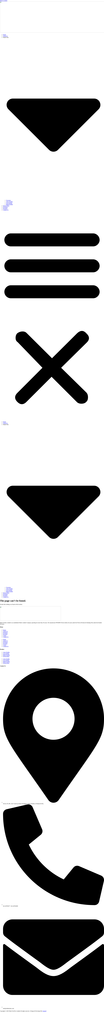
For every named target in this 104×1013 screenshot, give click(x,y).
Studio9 (44, 1011)
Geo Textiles (9, 203)
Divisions (5, 207)
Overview (8, 200)
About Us (5, 36)
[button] (52, 316)
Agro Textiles (9, 201)
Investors (5, 208)
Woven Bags (6, 205)
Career (4, 635)
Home (4, 34)
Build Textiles (9, 204)
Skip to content (3, 0)
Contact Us (5, 210)
